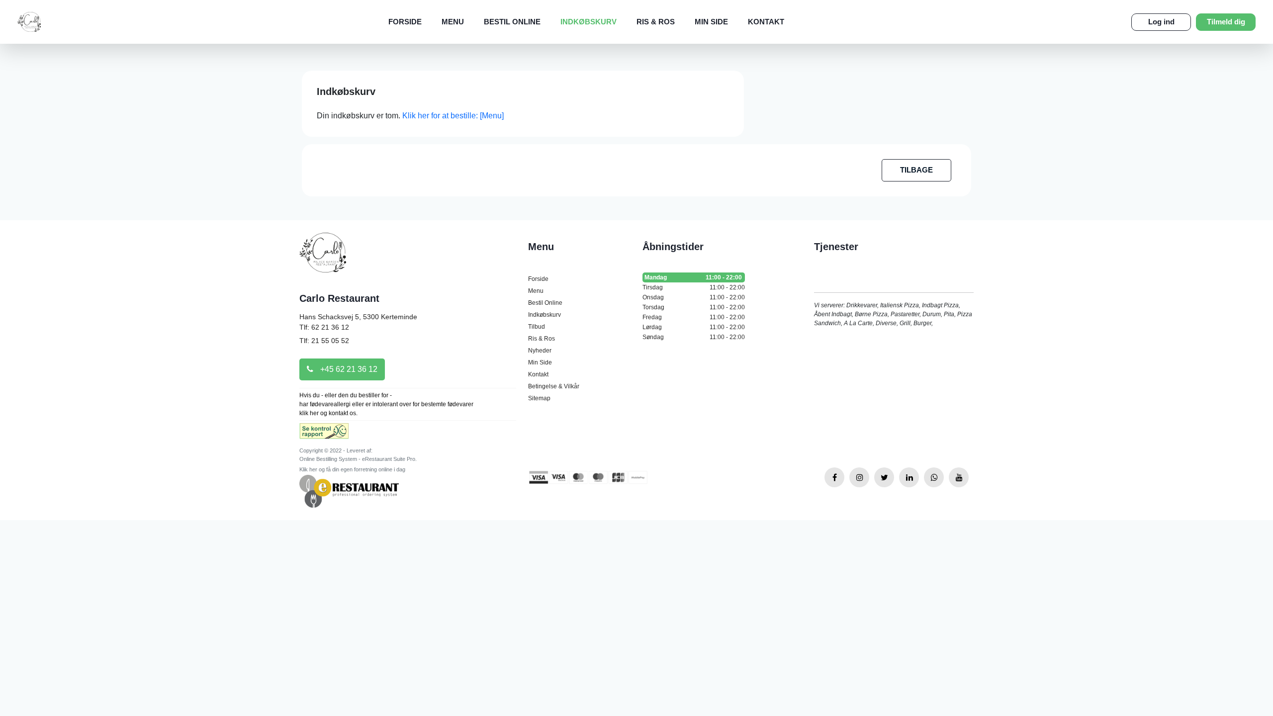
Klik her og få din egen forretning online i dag (352, 469)
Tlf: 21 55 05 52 (324, 341)
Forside (405, 21)
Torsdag (693, 307)
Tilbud (536, 326)
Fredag (693, 317)
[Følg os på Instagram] (859, 477)
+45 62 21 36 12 (347, 369)
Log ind (1161, 21)
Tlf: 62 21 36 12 (324, 327)
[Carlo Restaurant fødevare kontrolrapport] (324, 434)
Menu (453, 21)
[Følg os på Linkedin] (909, 477)
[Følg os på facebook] (834, 477)
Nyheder (539, 350)
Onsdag (693, 297)
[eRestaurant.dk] (349, 490)
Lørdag (693, 327)
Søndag (693, 337)
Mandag (693, 277)
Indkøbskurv (588, 21)
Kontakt (766, 21)
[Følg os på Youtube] (959, 477)
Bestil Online (512, 21)
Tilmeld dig (1226, 21)
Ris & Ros (655, 21)
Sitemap (539, 398)
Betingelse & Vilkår (553, 386)
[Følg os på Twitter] (884, 477)
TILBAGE (916, 170)
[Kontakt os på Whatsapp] (934, 477)
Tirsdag (693, 287)
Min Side (711, 21)
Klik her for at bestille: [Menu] (453, 115)
